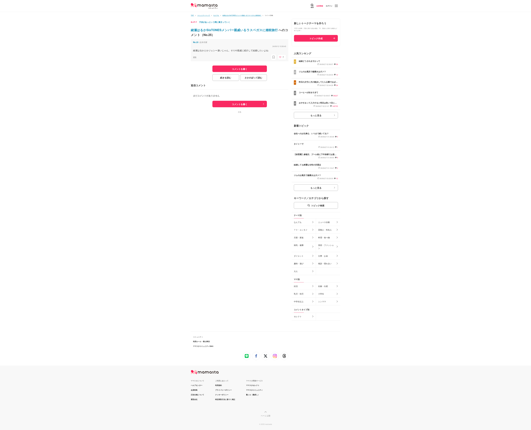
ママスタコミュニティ (254, 390)
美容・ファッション (326, 246)
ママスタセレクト (252, 385)
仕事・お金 (323, 255)
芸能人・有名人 (325, 229)
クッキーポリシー (221, 394)
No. (195, 42)
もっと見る (316, 115)
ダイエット (299, 255)
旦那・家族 (299, 237)
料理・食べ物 (324, 237)
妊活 (296, 286)
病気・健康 (299, 245)
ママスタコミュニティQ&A (203, 346)
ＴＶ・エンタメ (300, 229)
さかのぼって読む (253, 77)
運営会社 (194, 399)
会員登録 (319, 6)
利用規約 (218, 385)
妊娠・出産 (323, 286)
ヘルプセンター (196, 385)
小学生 (321, 293)
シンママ (322, 301)
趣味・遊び (299, 263)
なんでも (298, 222)
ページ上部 (265, 415)
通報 (194, 57)
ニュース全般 (324, 222)
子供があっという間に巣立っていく (214, 22)
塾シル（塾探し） (252, 394)
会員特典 (194, 390)
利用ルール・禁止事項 (201, 341)
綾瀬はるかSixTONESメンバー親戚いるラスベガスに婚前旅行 (235, 30)
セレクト (298, 316)
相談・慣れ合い (325, 263)
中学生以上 (299, 301)
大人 (296, 271)
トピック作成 (316, 38)
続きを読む (225, 77)
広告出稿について (197, 394)
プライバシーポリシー (223, 390)
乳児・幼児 (299, 293)
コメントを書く (239, 104)
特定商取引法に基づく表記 (225, 399)
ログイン (329, 6)
